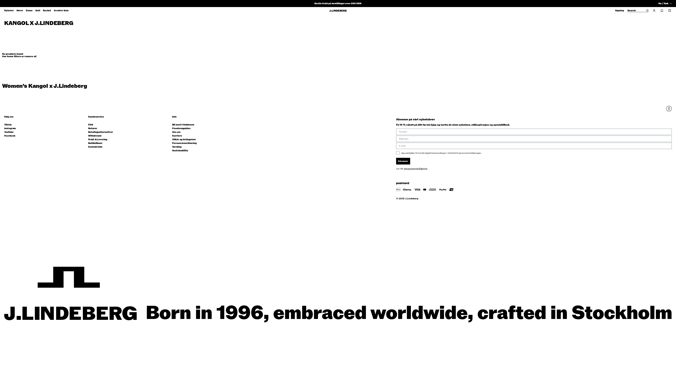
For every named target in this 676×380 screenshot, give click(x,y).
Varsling (176, 147)
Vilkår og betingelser (184, 139)
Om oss (176, 132)
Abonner (403, 161)
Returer (92, 128)
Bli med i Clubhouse (183, 125)
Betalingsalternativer (100, 132)
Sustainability (180, 151)
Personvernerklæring (184, 143)
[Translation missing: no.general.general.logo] (338, 11)
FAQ (90, 125)
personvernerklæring (415, 168)
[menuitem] (9, 10)
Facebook (9, 136)
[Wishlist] (662, 10)
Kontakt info (95, 147)
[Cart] (670, 10)
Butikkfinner (95, 143)
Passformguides (181, 128)
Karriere (177, 136)
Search (631, 10)
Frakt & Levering (97, 139)
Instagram (10, 128)
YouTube (9, 132)
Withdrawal (94, 136)
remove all (30, 56)
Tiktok (8, 125)
